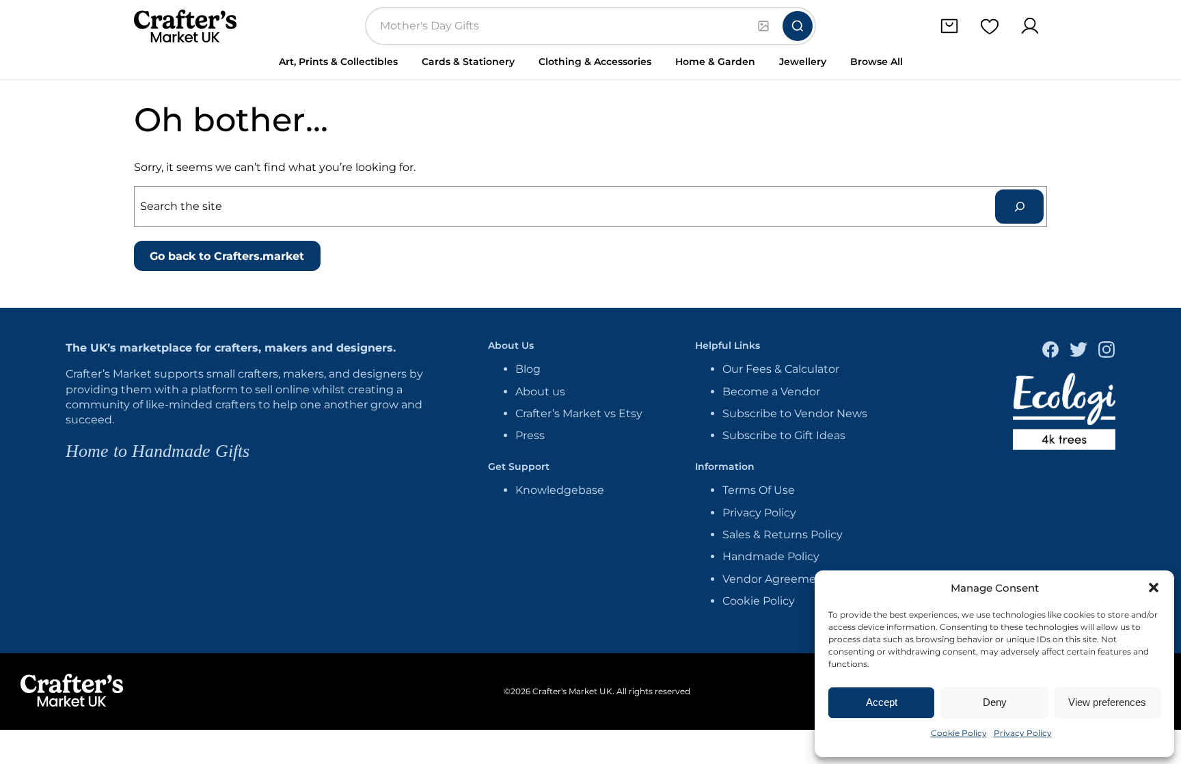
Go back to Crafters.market (227, 256)
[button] (1153, 587)
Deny (995, 702)
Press (530, 435)
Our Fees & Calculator (780, 369)
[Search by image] (763, 26)
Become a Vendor (771, 391)
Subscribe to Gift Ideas (783, 435)
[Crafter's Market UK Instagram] (1106, 352)
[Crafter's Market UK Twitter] (1078, 352)
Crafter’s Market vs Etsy (578, 413)
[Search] (798, 26)
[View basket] (949, 26)
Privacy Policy (1023, 733)
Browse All (876, 61)
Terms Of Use (758, 490)
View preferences (1107, 702)
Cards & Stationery (468, 61)
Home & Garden (715, 61)
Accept (881, 702)
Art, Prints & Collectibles (338, 61)
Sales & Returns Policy (782, 534)
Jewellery (802, 61)
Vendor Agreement (775, 578)
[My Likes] (989, 26)
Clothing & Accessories (595, 61)
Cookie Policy (959, 733)
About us (540, 391)
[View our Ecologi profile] (1064, 413)
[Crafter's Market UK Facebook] (1050, 352)
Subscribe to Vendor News (794, 413)
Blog (528, 369)
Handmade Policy (770, 556)
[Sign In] (1029, 26)
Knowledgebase (559, 490)
